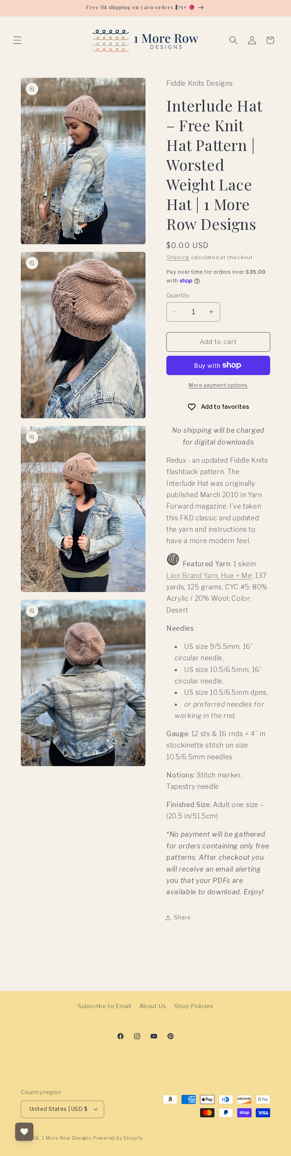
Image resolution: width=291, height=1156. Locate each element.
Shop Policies (193, 1006)
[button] (17, 40)
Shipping (177, 257)
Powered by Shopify (118, 1138)
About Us (152, 1006)
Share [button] (182, 917)
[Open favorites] (24, 1132)
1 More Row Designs (67, 1138)
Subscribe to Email (104, 1006)
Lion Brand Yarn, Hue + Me (209, 576)
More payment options (218, 385)
